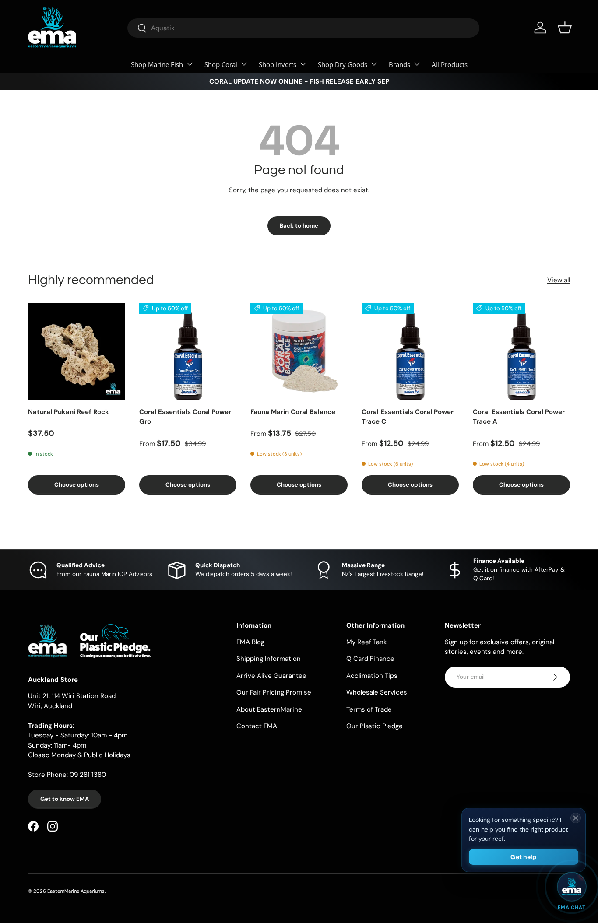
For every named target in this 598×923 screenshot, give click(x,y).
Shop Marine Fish (157, 64)
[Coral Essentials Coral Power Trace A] (521, 351)
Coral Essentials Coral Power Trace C (408, 416)
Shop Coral (220, 64)
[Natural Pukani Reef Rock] (76, 351)
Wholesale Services (376, 692)
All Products (450, 64)
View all (558, 280)
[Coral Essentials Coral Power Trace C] (410, 351)
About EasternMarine (269, 709)
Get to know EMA (64, 799)
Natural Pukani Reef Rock (68, 411)
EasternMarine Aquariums (76, 891)
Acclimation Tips (371, 675)
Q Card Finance (370, 658)
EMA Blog (250, 642)
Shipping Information (268, 658)
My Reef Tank (366, 642)
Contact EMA (256, 726)
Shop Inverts (277, 64)
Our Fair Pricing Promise (273, 692)
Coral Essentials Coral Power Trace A (519, 416)
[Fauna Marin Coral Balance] (299, 351)
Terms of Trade (369, 709)
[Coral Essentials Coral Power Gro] (187, 351)
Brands (399, 64)
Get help (523, 857)
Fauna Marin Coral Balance (292, 411)
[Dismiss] (575, 818)
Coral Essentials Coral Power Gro (185, 416)
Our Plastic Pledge (374, 726)
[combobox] (303, 28)
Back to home (299, 225)
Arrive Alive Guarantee (271, 675)
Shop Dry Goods (342, 64)
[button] (564, 27)
